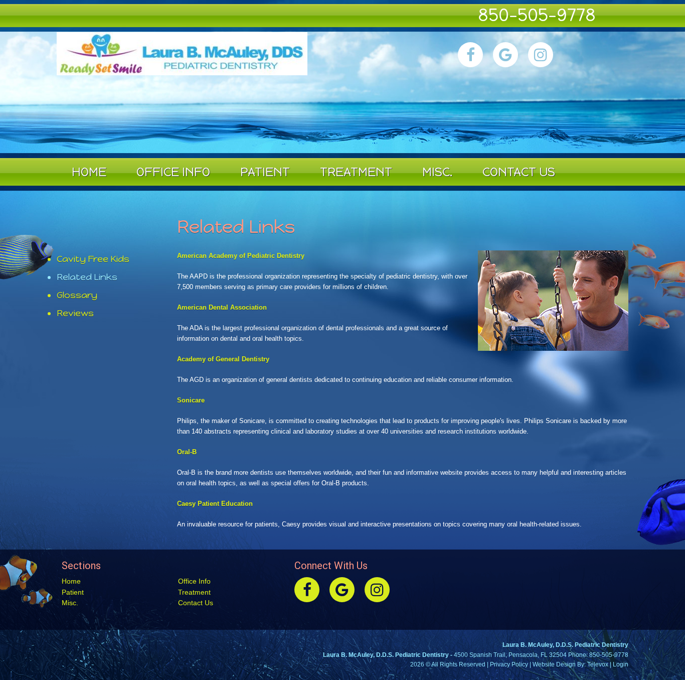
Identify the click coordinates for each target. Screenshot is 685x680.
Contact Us (195, 603)
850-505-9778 (537, 15)
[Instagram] (540, 54)
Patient (73, 592)
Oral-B (187, 452)
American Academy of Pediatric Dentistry (240, 255)
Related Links (87, 277)
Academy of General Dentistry (223, 359)
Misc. (70, 603)
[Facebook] (470, 54)
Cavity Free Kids (93, 259)
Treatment (194, 592)
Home (71, 581)
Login (620, 664)
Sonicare (191, 400)
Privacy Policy (509, 664)
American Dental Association (222, 307)
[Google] (505, 54)
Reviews (75, 313)
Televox (597, 664)
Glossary (77, 295)
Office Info (194, 581)
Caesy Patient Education (215, 503)
